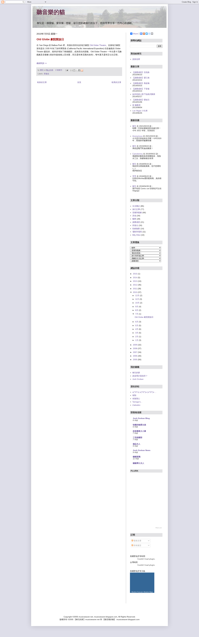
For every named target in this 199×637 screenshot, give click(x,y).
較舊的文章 (116, 82)
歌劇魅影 (136, 229)
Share (135, 34)
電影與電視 (137, 232)
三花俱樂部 (137, 437)
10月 (137, 303)
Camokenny (137, 154)
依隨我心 (136, 398)
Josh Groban (137, 379)
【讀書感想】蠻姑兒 (140, 100)
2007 (135, 352)
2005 (135, 359)
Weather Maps (148, 592)
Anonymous (137, 136)
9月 (137, 306)
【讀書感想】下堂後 (140, 89)
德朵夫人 (136, 444)
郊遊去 (46, 74)
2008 (135, 348)
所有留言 (137, 545)
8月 (137, 310)
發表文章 (137, 541)
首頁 (79, 82)
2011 (135, 288)
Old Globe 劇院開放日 (50, 39)
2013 (135, 281)
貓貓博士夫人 (138, 463)
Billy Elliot (136, 235)
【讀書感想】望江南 (140, 78)
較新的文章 (42, 82)
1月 (137, 340)
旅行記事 (136, 209)
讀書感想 (136, 222)
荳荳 (134, 176)
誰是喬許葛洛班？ (140, 376)
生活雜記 (136, 206)
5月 (137, 325)
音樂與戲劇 (137, 212)
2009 (135, 345)
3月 (137, 333)
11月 (137, 299)
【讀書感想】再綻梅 (140, 83)
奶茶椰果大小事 (139, 431)
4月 (137, 329)
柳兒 (134, 126)
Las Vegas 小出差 (140, 111)
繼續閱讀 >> (42, 63)
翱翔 (134, 395)
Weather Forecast (137, 592)
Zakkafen (136, 405)
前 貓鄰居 (136, 105)
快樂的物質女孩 (139, 425)
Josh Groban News (141, 450)
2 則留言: (59, 70)
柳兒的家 (136, 373)
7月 (137, 314)
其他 (134, 216)
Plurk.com (159, 528)
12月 (137, 295)
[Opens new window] (67, 70)
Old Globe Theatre (98, 45)
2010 (135, 292)
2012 (135, 285)
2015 (135, 274)
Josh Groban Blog (141, 418)
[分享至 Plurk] (82, 70)
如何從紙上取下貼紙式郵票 (143, 94)
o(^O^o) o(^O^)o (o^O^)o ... (144, 392)
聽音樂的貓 (51, 12)
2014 (135, 277)
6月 (137, 322)
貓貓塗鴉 (136, 457)
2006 (135, 356)
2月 (137, 336)
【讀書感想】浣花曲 (140, 72)
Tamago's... (137, 402)
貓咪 (134, 219)
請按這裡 (136, 59)
